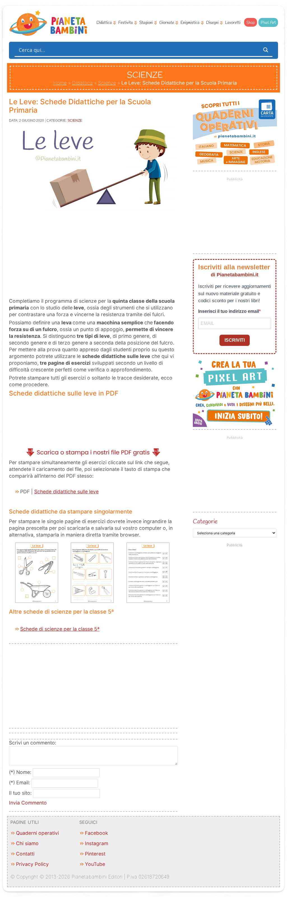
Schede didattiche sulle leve (66, 491)
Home (60, 83)
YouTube (95, 864)
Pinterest (95, 854)
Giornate (166, 23)
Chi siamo (27, 843)
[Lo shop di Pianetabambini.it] (234, 132)
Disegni (212, 23)
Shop (250, 23)
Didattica (104, 23)
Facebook (96, 833)
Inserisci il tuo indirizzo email (228, 311)
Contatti (25, 854)
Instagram (96, 843)
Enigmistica (190, 23)
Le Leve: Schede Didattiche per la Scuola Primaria (80, 105)
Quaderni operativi (37, 833)
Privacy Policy (32, 864)
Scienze (107, 83)
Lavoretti (232, 23)
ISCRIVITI (234, 340)
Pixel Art (268, 23)
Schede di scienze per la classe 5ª (59, 629)
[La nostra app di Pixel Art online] (235, 425)
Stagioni (146, 23)
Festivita (125, 23)
